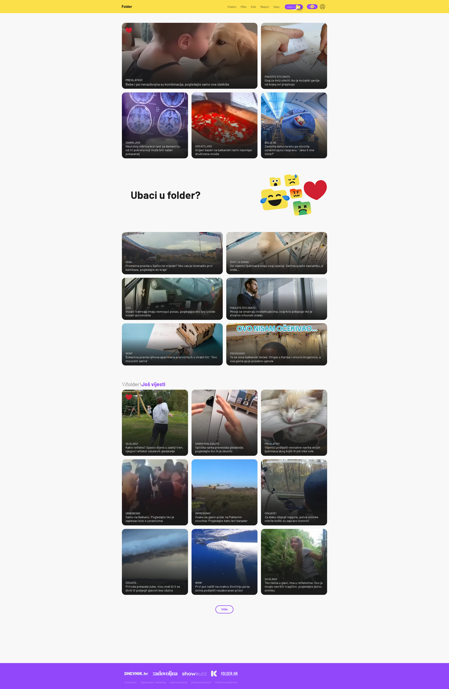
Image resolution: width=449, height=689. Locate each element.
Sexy (276, 6)
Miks (243, 6)
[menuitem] (323, 6)
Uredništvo (130, 682)
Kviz (253, 6)
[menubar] (323, 6)
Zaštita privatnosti (201, 682)
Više (224, 609)
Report (264, 6)
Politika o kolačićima (226, 682)
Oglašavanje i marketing (153, 682)
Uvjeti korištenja (178, 682)
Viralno (231, 6)
